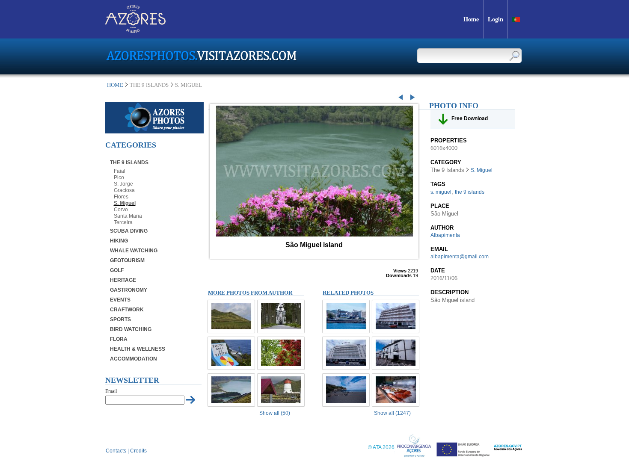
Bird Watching (130, 329)
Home (115, 85)
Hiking (119, 241)
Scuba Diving (129, 231)
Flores (121, 196)
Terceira (123, 222)
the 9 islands (469, 192)
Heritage (123, 280)
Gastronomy (128, 290)
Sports (120, 319)
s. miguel (440, 192)
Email (111, 391)
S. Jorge (123, 183)
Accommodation (133, 359)
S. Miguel (125, 203)
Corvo (121, 209)
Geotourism (127, 260)
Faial (119, 171)
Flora (119, 339)
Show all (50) (274, 413)
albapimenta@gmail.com (459, 257)
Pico (119, 177)
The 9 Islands (129, 163)
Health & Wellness (137, 349)
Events (120, 300)
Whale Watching (133, 251)
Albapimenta (445, 235)
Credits (138, 451)
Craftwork (127, 310)
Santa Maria (128, 216)
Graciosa (124, 190)
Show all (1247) (392, 413)
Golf (117, 270)
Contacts (116, 451)
